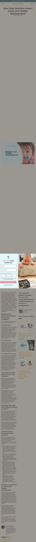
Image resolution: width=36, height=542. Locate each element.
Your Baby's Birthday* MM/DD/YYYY (6, 273)
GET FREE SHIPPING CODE (8, 282)
